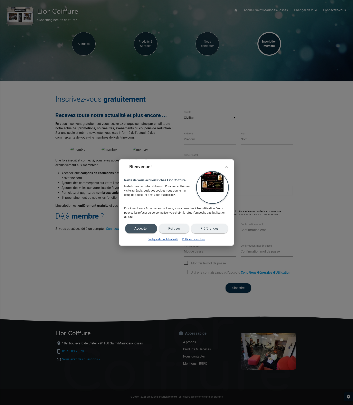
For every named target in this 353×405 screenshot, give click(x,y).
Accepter (141, 228)
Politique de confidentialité (163, 239)
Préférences (209, 228)
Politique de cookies (193, 239)
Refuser (174, 228)
